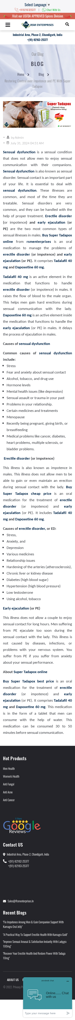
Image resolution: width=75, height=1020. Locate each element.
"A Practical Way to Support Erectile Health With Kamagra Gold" (35, 934)
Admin (19, 137)
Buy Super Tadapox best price (28, 681)
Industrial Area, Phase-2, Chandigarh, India (37, 35)
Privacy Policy (20, 987)
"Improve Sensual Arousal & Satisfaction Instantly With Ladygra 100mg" (34, 943)
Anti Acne (8, 792)
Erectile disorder (58, 216)
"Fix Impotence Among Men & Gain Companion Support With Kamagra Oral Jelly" (33, 924)
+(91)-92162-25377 (18, 861)
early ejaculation (51, 223)
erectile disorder (17, 255)
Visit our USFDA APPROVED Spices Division (37, 16)
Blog (41, 74)
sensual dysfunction (34, 344)
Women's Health (11, 776)
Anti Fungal (8, 784)
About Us (13, 979)
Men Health (9, 768)
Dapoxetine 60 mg (29, 267)
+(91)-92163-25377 (37, 40)
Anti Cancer (9, 800)
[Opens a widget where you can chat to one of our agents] (48, 997)
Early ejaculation (16, 609)
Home (20, 74)
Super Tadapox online (30, 672)
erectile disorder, (32, 529)
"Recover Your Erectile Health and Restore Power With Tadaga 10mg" (34, 955)
